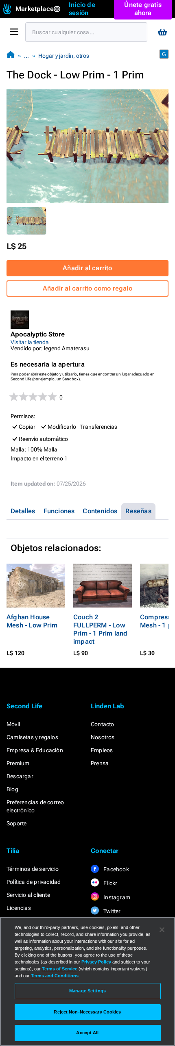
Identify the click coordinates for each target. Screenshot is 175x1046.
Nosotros (103, 737)
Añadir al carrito (87, 268)
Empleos (102, 750)
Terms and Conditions (55, 975)
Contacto (102, 724)
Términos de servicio (33, 869)
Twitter (111, 911)
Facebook (115, 869)
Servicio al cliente (28, 895)
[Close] (162, 930)
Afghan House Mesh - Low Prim (32, 621)
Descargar (20, 776)
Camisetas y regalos (32, 737)
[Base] (11, 55)
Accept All (87, 1032)
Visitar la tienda (30, 342)
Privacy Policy (96, 961)
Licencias (19, 908)
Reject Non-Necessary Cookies (87, 1011)
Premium (18, 763)
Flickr (109, 883)
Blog (12, 789)
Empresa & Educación (35, 750)
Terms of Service (59, 968)
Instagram (116, 897)
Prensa (100, 763)
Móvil (13, 724)
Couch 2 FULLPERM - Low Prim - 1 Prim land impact (100, 629)
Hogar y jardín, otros (63, 55)
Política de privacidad (34, 882)
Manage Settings (87, 990)
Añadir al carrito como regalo (87, 288)
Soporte (16, 823)
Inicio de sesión (82, 9)
